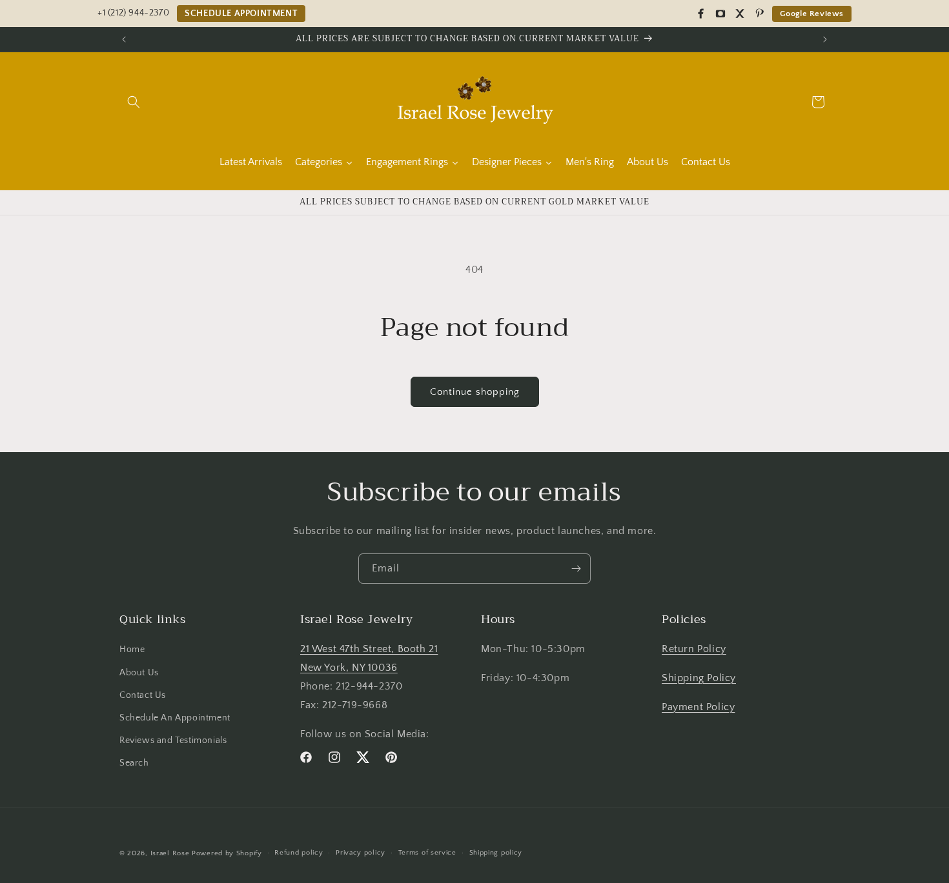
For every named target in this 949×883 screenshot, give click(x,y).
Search (134, 763)
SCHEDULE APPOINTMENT (241, 13)
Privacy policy (360, 853)
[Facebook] (701, 13)
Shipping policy (496, 853)
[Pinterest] (759, 13)
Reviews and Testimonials (173, 740)
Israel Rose (170, 853)
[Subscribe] (576, 568)
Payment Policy (698, 707)
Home (132, 649)
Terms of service (427, 853)
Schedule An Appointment (174, 718)
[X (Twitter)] (739, 13)
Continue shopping (475, 391)
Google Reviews (812, 13)
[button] (133, 102)
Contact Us (142, 695)
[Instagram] (720, 13)
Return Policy (694, 649)
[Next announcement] (825, 39)
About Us (139, 673)
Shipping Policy (699, 678)
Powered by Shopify (227, 853)
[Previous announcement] (124, 39)
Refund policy (298, 853)
